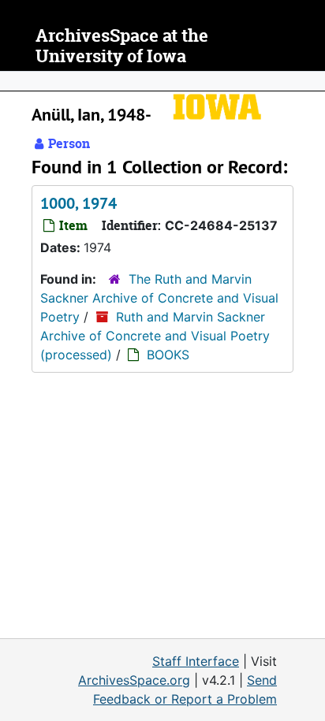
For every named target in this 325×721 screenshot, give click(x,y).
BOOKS (168, 354)
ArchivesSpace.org (134, 680)
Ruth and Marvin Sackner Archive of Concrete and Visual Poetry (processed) (155, 335)
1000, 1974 (78, 203)
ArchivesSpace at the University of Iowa (121, 46)
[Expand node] (309, 81)
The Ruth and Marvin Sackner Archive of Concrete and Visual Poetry (159, 298)
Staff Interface (195, 661)
